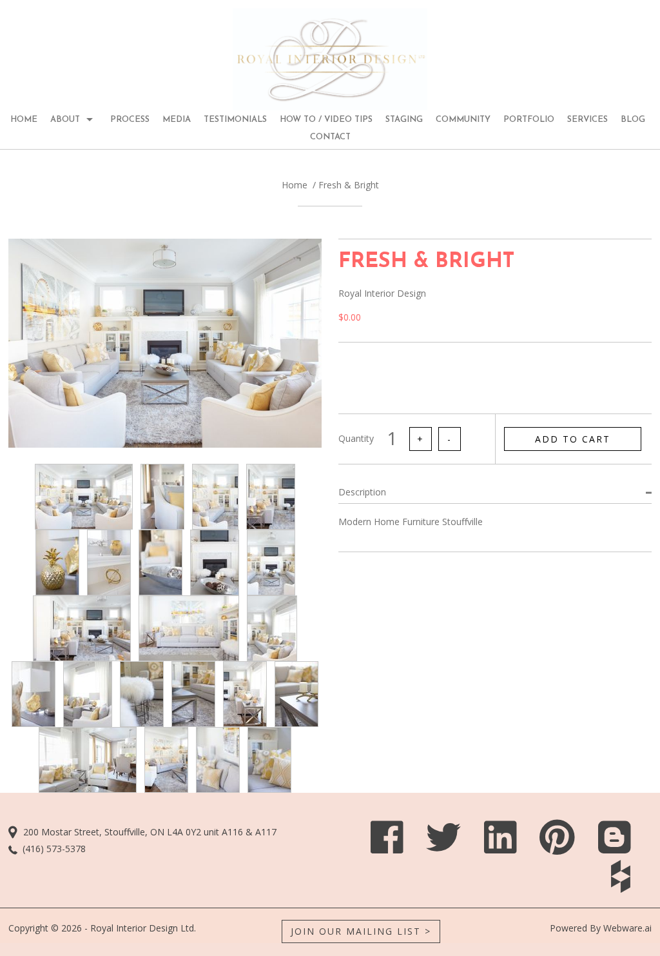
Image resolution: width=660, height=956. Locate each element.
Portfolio (528, 119)
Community (463, 119)
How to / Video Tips (326, 119)
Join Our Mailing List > (361, 931)
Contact (330, 137)
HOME (23, 119)
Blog (633, 119)
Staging (404, 119)
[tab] (495, 492)
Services (587, 119)
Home (294, 185)
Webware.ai (627, 928)
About (65, 119)
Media (176, 119)
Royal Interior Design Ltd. (143, 928)
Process (130, 119)
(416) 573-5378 (54, 848)
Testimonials (235, 119)
